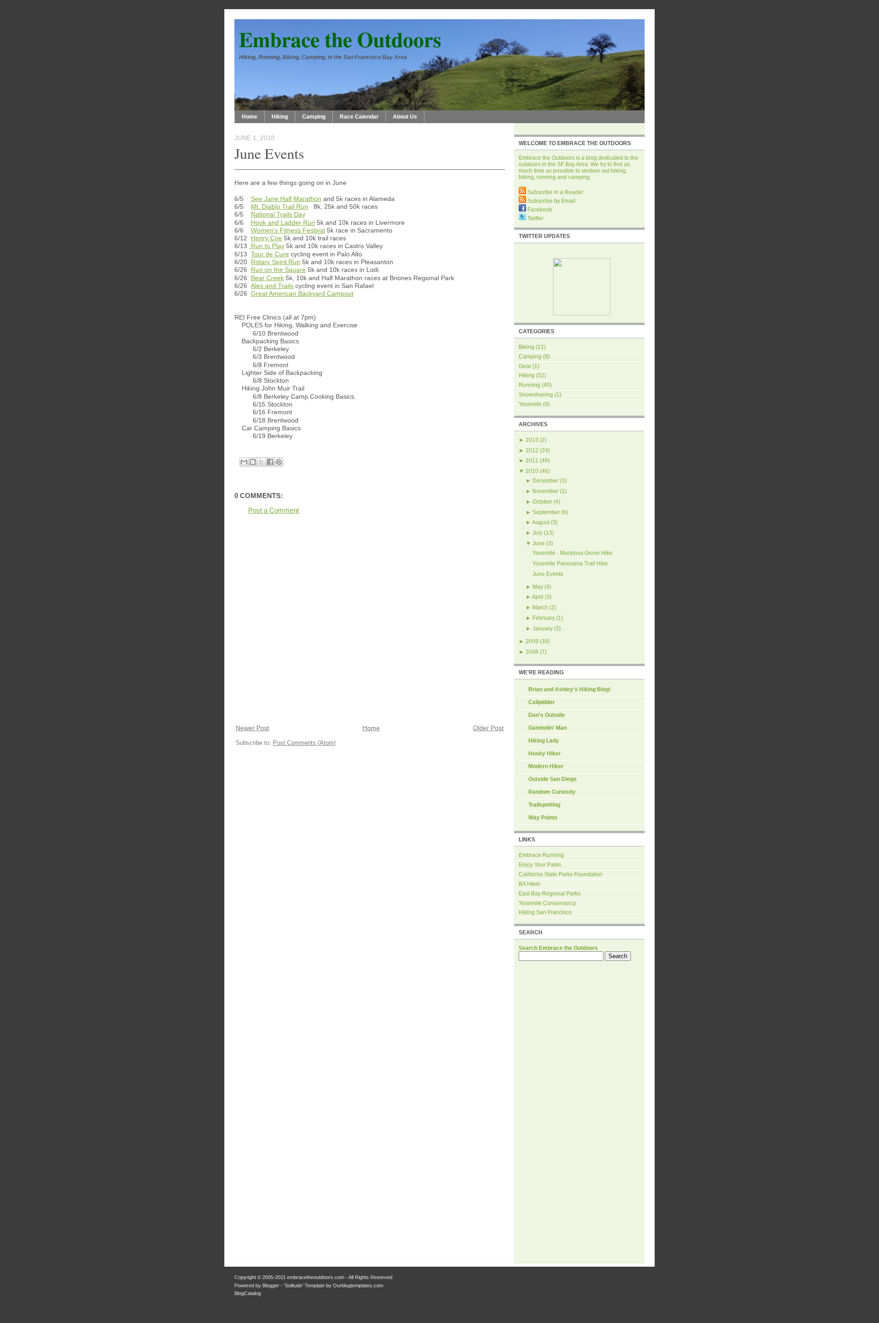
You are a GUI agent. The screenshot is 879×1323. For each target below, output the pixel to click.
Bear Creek (267, 278)
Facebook (539, 209)
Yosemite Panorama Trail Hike (570, 563)
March (540, 607)
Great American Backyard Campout (302, 293)
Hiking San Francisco (545, 912)
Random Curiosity (551, 792)
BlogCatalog (247, 1293)
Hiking (279, 117)
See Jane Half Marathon (286, 198)
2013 (532, 440)
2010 (532, 471)
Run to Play (266, 245)
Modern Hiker (546, 766)
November (545, 491)
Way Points (543, 817)
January (542, 628)
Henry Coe (266, 238)
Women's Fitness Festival (288, 230)
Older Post (488, 728)
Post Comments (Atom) (304, 742)
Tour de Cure (270, 254)
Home (249, 117)
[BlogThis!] (252, 461)
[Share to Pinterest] (278, 461)
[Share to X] (261, 461)
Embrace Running (541, 855)
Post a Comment (273, 510)
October (542, 502)
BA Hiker (529, 884)
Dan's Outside (546, 715)
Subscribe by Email (550, 201)
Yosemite (530, 404)
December (545, 480)
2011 (532, 460)
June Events (269, 153)
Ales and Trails (272, 285)
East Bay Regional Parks (550, 893)
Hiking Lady (543, 740)
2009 (532, 641)
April (537, 597)
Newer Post (252, 728)
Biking (526, 347)
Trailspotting (544, 805)
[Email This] (244, 461)
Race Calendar (359, 117)
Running (529, 385)
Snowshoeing (536, 394)
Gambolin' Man (547, 728)
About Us (405, 117)
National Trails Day (278, 214)
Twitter (534, 218)
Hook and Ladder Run (283, 222)
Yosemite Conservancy (547, 903)
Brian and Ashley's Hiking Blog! (569, 689)
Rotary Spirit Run (275, 262)
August (540, 522)
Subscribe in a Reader (554, 192)
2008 (532, 652)
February (543, 618)
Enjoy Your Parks (540, 865)
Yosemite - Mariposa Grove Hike (572, 553)
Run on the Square (278, 269)
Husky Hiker (544, 753)
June (538, 543)
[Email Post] (235, 451)
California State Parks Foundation (560, 874)
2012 (532, 450)
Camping (314, 117)
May (537, 587)
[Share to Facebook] (270, 461)
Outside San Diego (552, 779)
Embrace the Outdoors (340, 39)
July (537, 533)
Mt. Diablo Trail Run (279, 206)
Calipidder (541, 702)
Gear (525, 366)
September (546, 512)
